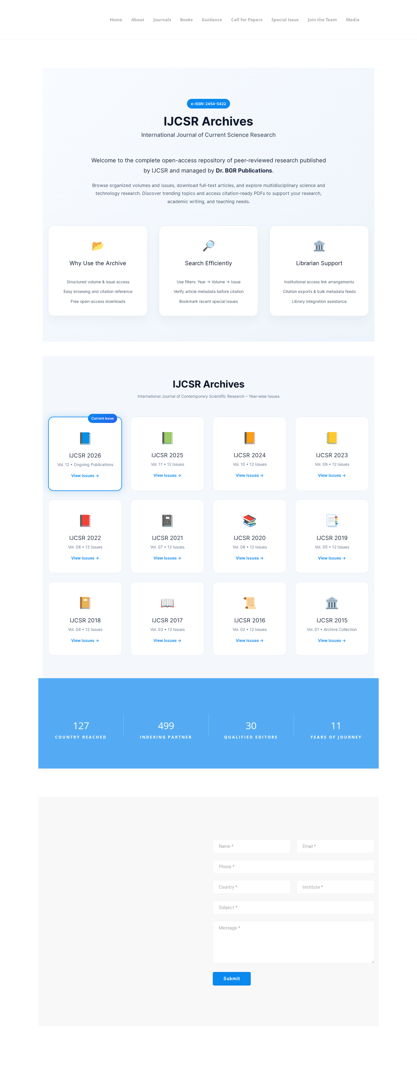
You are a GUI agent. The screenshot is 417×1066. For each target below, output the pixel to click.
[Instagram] (224, 1046)
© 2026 (93, 1046)
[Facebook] (214, 1046)
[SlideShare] (233, 1046)
